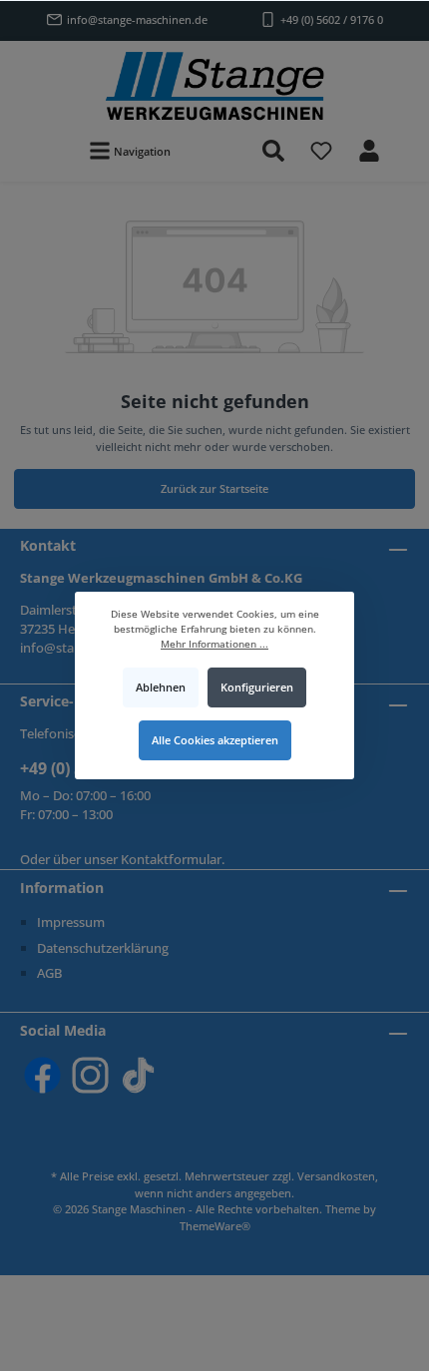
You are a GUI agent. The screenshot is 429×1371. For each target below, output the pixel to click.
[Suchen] (273, 151)
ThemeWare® (215, 1225)
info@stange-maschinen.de (137, 19)
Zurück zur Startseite (214, 488)
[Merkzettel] (321, 151)
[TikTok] (138, 1075)
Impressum (71, 922)
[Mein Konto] (369, 151)
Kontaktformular (171, 859)
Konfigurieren (256, 687)
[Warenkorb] (406, 140)
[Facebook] (42, 1075)
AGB (49, 973)
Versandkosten (336, 1175)
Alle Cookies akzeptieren (215, 739)
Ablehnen (161, 687)
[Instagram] (90, 1075)
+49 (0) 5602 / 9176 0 (331, 19)
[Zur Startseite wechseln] (214, 86)
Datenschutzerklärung (103, 948)
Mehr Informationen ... (214, 644)
